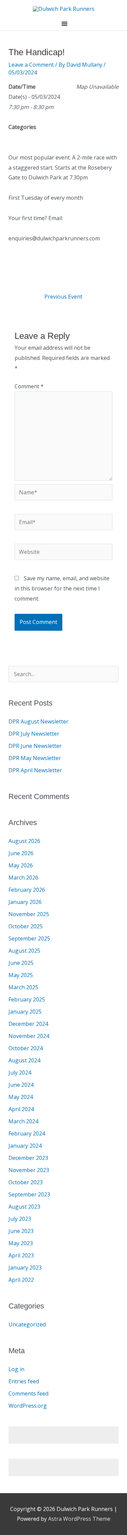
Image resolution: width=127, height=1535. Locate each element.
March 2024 (23, 1121)
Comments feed (28, 1393)
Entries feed (23, 1381)
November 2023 (28, 1170)
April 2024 (21, 1109)
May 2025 (20, 975)
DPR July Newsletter (33, 733)
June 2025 (21, 963)
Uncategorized (27, 1324)
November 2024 (28, 1036)
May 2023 (20, 1243)
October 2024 (25, 1048)
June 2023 (21, 1231)
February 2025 (26, 999)
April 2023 (21, 1255)
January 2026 (25, 902)
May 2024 (20, 1097)
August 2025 (24, 950)
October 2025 (25, 926)
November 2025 (28, 914)
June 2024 (21, 1084)
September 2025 (29, 938)
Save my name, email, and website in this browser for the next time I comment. (62, 588)
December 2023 (28, 1158)
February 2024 (26, 1133)
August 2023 (24, 1206)
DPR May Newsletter (34, 758)
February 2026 (26, 889)
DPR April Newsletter (35, 770)
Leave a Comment (31, 64)
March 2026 (23, 877)
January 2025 (25, 1011)
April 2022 (21, 1279)
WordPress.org (27, 1405)
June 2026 (21, 853)
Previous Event (63, 296)
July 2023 (19, 1219)
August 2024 (24, 1060)
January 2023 (25, 1267)
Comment (29, 386)
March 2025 (23, 987)
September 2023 (29, 1194)
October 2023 (25, 1182)
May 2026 (20, 865)
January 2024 (25, 1145)
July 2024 (19, 1072)
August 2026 (24, 841)
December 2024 (28, 1024)
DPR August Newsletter (38, 721)
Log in (16, 1369)
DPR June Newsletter (35, 746)
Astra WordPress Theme (79, 1518)
